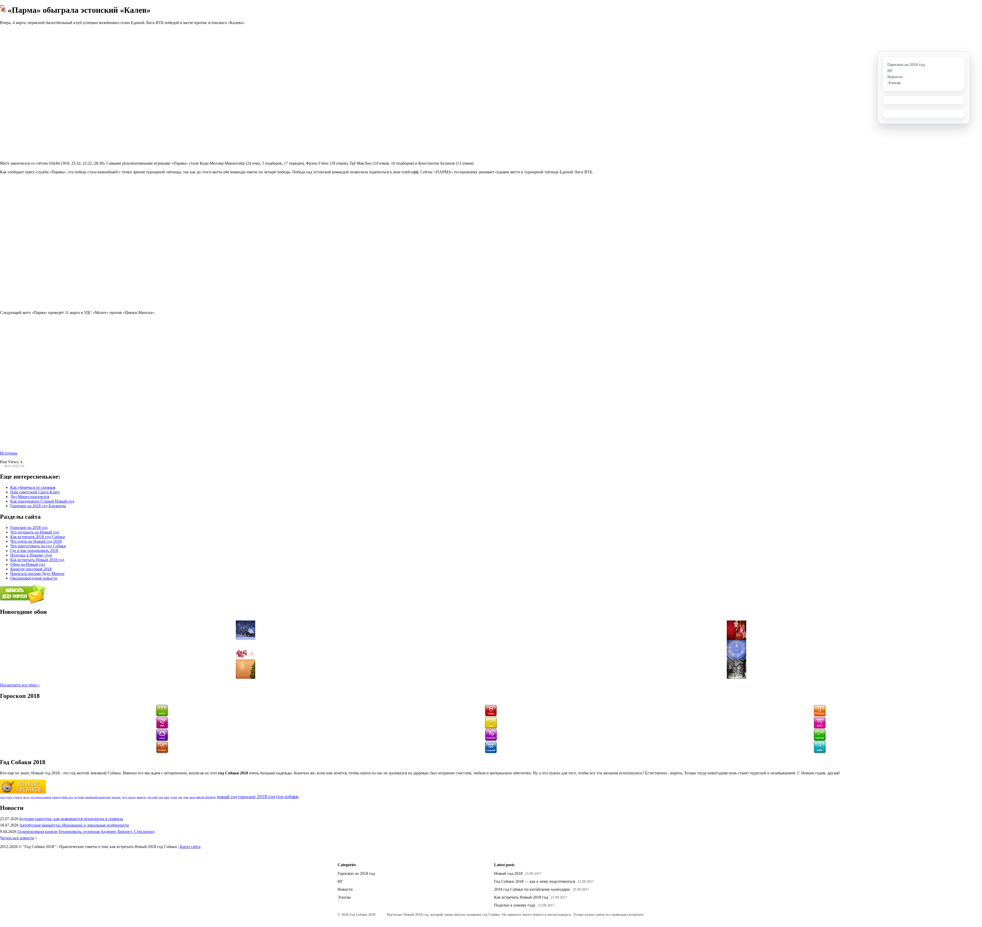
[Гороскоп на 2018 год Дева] (820, 728)
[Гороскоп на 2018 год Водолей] (491, 752)
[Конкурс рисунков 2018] (23, 792)
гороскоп (247, 796)
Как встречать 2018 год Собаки (37, 537)
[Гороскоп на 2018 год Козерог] (162, 752)
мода (26, 797)
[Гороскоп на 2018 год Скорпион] (491, 740)
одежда (17, 797)
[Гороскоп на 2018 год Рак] (162, 728)
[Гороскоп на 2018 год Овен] (162, 715)
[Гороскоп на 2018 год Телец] (491, 715)
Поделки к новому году (514, 905)
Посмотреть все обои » (20, 685)
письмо (116, 797)
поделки (79, 797)
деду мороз (129, 797)
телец (174, 797)
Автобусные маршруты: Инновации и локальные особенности (74, 825)
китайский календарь (98, 797)
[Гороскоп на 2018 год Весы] (162, 740)
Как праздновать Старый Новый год (42, 501)
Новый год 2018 (508, 873)
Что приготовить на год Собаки (38, 546)
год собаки (287, 796)
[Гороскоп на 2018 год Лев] (491, 728)
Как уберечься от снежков (32, 487)
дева (185, 797)
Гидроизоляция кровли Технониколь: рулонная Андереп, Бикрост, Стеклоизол (85, 831)
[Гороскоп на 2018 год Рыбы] (820, 752)
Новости (345, 889)
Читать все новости (17, 838)
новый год (227, 796)
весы (192, 797)
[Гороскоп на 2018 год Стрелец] (820, 740)
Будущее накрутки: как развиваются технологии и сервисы (71, 819)
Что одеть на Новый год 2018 (36, 541)
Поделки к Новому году (31, 555)
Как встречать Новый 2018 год (37, 560)
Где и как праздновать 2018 (34, 550)
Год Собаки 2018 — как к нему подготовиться (534, 881)
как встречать (206, 797)
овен (167, 797)
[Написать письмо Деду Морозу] (22, 602)
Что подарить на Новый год (34, 532)
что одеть (6, 797)
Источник (8, 453)
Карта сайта (190, 846)
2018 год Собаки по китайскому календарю (532, 889)
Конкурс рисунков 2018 (31, 569)
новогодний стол (62, 797)
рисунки (153, 797)
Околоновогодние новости (33, 578)
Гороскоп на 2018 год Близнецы (38, 506)
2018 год (266, 796)
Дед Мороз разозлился (29, 496)
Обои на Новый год (27, 564)
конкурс (142, 797)
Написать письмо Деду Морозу (37, 573)
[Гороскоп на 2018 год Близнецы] (820, 715)
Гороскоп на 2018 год (29, 527)
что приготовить (40, 797)
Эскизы (344, 897)
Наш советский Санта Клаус (35, 492)
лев (180, 797)
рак (161, 797)
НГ (340, 881)
